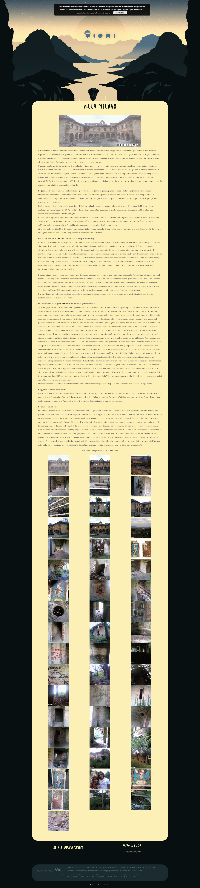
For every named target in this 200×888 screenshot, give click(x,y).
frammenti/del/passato (111, 877)
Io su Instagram (68, 848)
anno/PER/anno (88, 877)
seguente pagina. (104, 13)
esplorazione (70, 877)
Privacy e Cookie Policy (100, 885)
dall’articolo (64, 238)
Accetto (120, 13)
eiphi (100, 37)
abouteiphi (132, 877)
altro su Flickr (132, 846)
